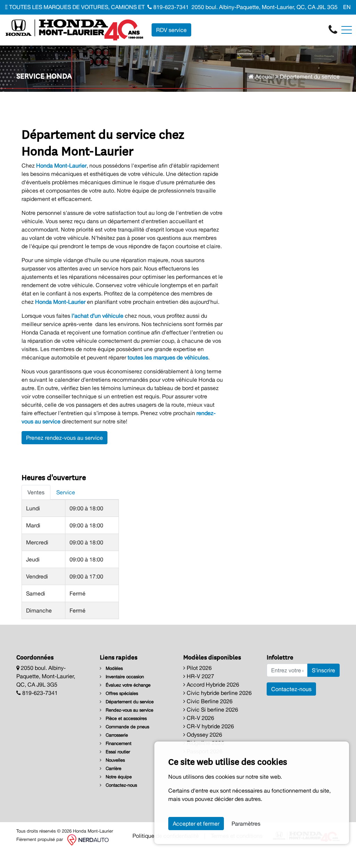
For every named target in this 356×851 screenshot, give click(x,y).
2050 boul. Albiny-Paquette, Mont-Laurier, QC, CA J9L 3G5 (265, 7)
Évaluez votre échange (127, 685)
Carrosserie (116, 735)
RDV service (171, 30)
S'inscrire (323, 670)
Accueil (264, 76)
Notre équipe (118, 776)
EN (347, 7)
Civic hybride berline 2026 (218, 693)
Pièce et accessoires (125, 718)
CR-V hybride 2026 (209, 726)
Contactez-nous (120, 785)
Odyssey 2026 (203, 734)
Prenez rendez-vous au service (64, 438)
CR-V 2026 (199, 718)
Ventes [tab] (35, 492)
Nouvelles (114, 760)
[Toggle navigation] (346, 30)
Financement (117, 743)
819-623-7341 (170, 7)
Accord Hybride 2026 (212, 684)
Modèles (113, 668)
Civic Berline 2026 (209, 701)
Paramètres (246, 823)
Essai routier (117, 751)
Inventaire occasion (124, 676)
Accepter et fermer (196, 823)
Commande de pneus (126, 726)
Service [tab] (65, 492)
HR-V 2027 (199, 676)
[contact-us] (333, 29)
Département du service (129, 701)
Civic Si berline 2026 (211, 709)
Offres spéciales (121, 693)
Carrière (112, 768)
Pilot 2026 (198, 668)
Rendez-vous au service (128, 710)
